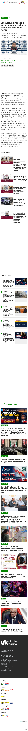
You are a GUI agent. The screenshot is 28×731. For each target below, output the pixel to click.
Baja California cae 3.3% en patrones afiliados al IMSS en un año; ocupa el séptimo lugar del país (14, 489)
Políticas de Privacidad (6, 670)
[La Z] (11, 703)
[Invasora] (2, 684)
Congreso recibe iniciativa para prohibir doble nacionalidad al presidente (13, 461)
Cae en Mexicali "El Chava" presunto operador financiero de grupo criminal (20, 179)
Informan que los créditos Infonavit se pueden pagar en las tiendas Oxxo (13, 576)
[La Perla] (7, 716)
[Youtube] (7, 656)
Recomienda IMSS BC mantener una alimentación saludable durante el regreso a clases (13, 548)
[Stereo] (2, 703)
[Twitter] (4, 65)
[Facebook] (7, 65)
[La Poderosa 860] (7, 690)
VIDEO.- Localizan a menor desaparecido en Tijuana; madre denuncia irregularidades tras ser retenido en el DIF (8, 297)
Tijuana (11, 17)
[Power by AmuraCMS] (23, 721)
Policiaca (4, 17)
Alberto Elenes (7, 58)
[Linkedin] (10, 65)
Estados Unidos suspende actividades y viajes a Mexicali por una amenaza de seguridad (8, 325)
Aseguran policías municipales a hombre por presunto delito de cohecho (19, 190)
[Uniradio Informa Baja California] (10, 2)
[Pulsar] (7, 684)
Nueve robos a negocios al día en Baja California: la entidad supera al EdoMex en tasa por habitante (8, 283)
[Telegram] (12, 65)
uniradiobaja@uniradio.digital (7, 666)
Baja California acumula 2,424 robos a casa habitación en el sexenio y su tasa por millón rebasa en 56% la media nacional (8, 339)
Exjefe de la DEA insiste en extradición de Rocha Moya (12, 630)
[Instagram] (10, 656)
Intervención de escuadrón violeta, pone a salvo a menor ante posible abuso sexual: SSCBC (20, 203)
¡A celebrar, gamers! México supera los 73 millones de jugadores (12, 603)
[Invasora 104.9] (2, 696)
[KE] (2, 715)
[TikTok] (13, 656)
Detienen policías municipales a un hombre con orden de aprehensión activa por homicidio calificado (19, 217)
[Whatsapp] (2, 65)
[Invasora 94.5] (2, 690)
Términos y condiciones (6, 669)
